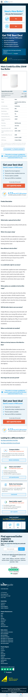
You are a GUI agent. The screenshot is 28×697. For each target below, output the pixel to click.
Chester (2, 648)
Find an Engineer (4, 606)
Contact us (3, 603)
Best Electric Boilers (5, 636)
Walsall (2, 661)
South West (12, 561)
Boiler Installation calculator (7, 632)
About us (3, 604)
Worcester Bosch (4, 626)
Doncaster (3, 653)
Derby (2, 652)
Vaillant (2, 623)
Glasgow (2, 656)
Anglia (3, 558)
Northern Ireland (5, 560)
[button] (7, 695)
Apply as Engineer (4, 608)
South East (23, 560)
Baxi (2, 615)
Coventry (3, 650)
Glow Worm (3, 620)
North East (22, 558)
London (7, 558)
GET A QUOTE (13, 511)
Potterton (3, 621)
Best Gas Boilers (4, 635)
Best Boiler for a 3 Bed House (7, 640)
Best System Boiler (5, 643)
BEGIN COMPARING (14, 460)
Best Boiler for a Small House (7, 638)
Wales (17, 561)
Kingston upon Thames (5, 658)
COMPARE (8, 149)
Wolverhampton (4, 663)
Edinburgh (3, 655)
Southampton (4, 660)
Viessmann (3, 624)
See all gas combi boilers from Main (9, 440)
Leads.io (13, 688)
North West (17, 558)
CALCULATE (14, 494)
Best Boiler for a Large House (7, 641)
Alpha (2, 613)
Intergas (2, 618)
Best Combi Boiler (4, 633)
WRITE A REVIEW (19, 149)
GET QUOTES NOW (14, 477)
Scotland (12, 560)
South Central (17, 560)
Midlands (12, 558)
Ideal (2, 616)
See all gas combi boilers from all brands (10, 443)
